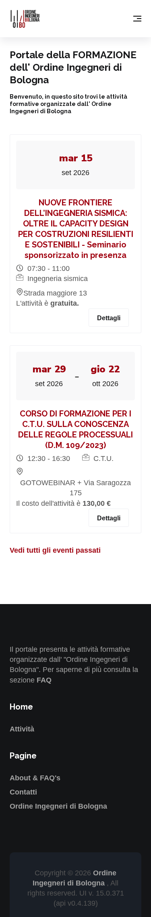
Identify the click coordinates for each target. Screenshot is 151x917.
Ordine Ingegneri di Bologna (58, 806)
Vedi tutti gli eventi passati (55, 550)
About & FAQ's (35, 778)
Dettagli (108, 318)
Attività (22, 729)
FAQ (44, 680)
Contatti (23, 792)
